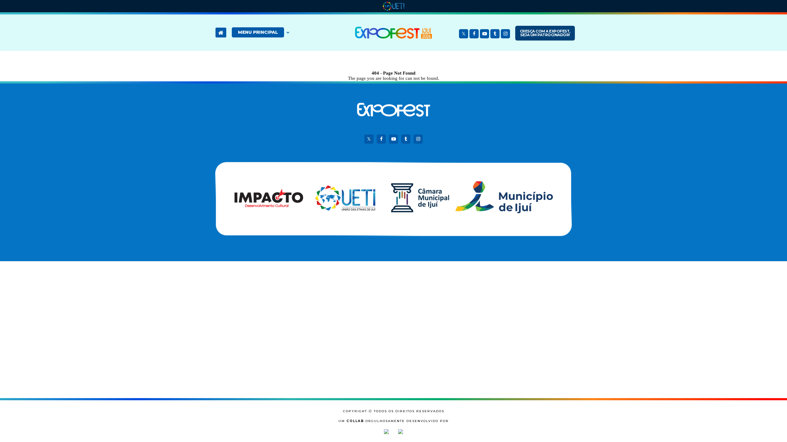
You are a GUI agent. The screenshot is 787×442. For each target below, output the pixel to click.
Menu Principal (258, 32)
